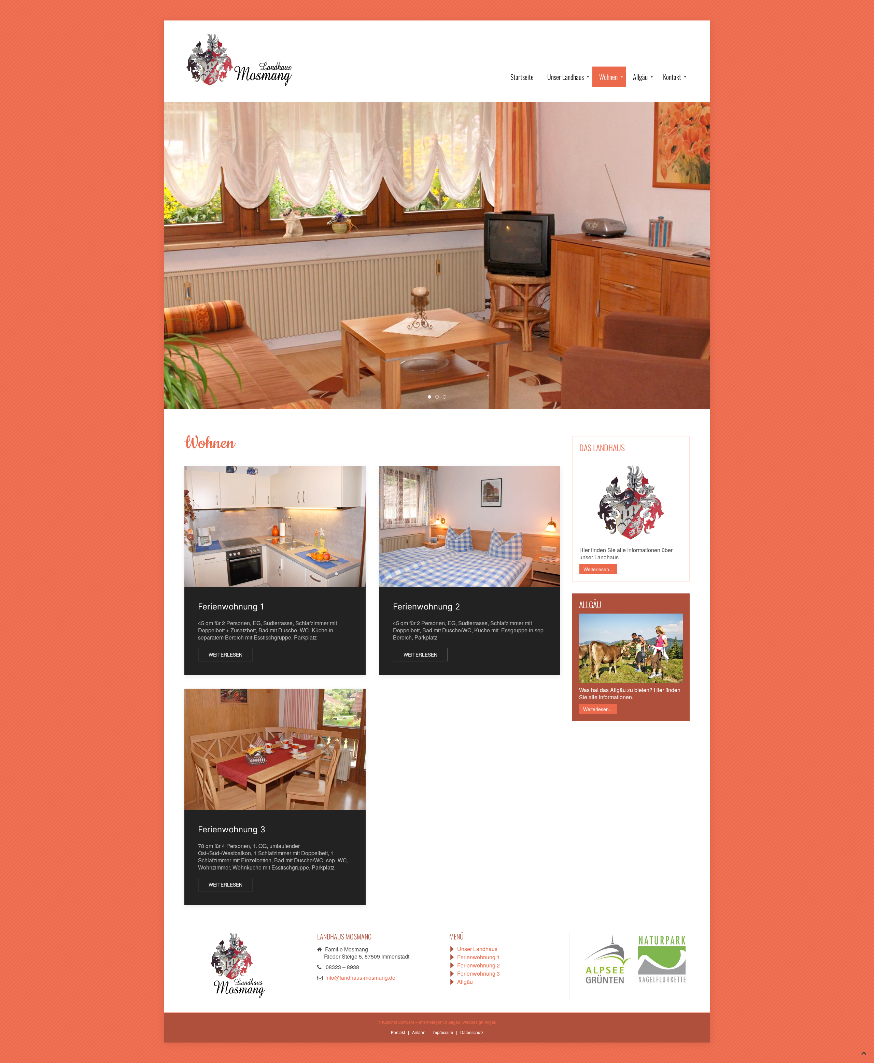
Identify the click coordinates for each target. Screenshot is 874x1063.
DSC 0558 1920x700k (438, 397)
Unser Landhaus (565, 77)
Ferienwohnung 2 (426, 607)
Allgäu (640, 77)
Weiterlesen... (598, 569)
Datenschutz (471, 1032)
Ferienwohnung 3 (231, 829)
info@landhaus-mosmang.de (360, 977)
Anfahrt (418, 1032)
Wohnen (608, 77)
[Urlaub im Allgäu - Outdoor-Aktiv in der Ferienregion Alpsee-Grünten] (609, 958)
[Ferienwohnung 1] (275, 527)
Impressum (443, 1032)
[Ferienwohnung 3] (275, 749)
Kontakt (672, 77)
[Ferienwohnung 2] (470, 527)
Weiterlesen (225, 654)
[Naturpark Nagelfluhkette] (662, 958)
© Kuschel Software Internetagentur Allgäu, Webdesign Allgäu (437, 1022)
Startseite (522, 77)
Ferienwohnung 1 (231, 607)
